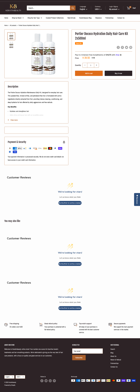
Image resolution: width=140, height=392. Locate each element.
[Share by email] (130, 47)
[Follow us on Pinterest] (54, 380)
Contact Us (120, 18)
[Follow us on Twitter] (46, 380)
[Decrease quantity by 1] (85, 65)
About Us (113, 356)
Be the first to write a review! (70, 203)
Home (6, 18)
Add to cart (89, 73)
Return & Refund (115, 359)
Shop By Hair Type (34, 18)
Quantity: (78, 65)
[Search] (72, 8)
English (8, 377)
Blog (111, 352)
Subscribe (78, 357)
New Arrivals (71, 18)
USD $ (18, 377)
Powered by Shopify (9, 385)
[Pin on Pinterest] (122, 47)
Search (112, 349)
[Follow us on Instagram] (50, 380)
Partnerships (109, 18)
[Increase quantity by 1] (96, 65)
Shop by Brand (16, 18)
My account (113, 9)
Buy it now (118, 73)
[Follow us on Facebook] (41, 380)
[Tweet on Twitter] (126, 47)
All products (13, 25)
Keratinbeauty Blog (85, 18)
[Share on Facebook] (118, 47)
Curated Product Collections (55, 18)
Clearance (98, 18)
